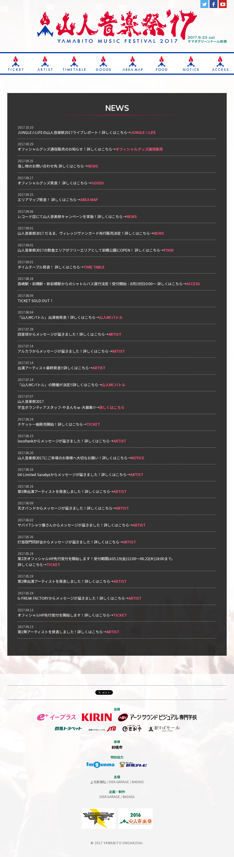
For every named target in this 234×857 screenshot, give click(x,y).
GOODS (97, 183)
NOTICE (137, 457)
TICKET (93, 424)
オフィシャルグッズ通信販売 (139, 149)
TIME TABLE (94, 267)
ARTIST (115, 334)
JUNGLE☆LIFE (143, 132)
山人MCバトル (111, 317)
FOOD (169, 250)
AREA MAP (89, 199)
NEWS (93, 166)
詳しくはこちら (112, 407)
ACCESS (193, 283)
